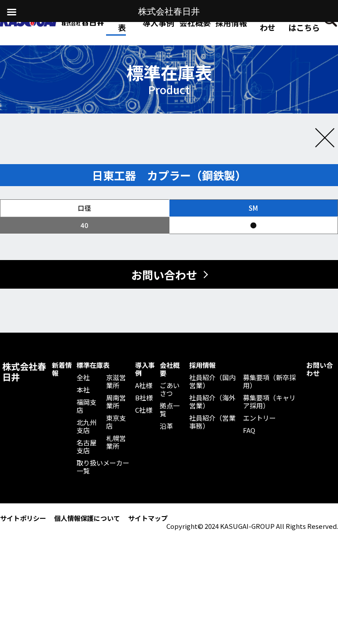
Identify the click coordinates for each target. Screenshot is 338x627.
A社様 (143, 385)
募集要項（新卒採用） (269, 381)
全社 (83, 377)
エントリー (259, 418)
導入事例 (145, 369)
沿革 (166, 426)
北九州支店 (86, 426)
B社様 (144, 398)
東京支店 (116, 422)
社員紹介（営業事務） (212, 422)
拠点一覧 (170, 410)
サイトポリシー (23, 518)
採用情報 (231, 22)
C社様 (143, 410)
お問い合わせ (267, 22)
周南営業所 (116, 402)
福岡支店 (86, 406)
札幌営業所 (116, 442)
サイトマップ (148, 518)
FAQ (249, 430)
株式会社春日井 (24, 371)
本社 (83, 390)
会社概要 (170, 369)
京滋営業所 (116, 381)
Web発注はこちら (304, 22)
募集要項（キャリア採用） (269, 402)
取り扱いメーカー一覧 (103, 467)
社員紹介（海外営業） (212, 402)
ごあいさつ (170, 389)
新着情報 (62, 369)
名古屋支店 (86, 447)
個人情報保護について (87, 518)
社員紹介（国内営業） (212, 381)
